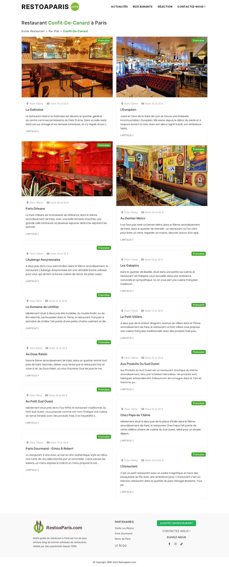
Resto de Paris (123, 538)
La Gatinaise (34, 109)
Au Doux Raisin (36, 354)
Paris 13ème (36, 103)
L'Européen (128, 109)
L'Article (32, 131)
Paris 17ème (130, 310)
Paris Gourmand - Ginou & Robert (49, 448)
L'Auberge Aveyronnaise (43, 259)
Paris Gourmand (123, 533)
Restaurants (143, 6)
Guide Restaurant (33, 31)
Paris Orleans (35, 208)
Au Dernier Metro (132, 218)
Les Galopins (129, 265)
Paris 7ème (36, 300)
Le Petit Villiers (131, 316)
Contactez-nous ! (191, 6)
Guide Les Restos (124, 528)
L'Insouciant (128, 466)
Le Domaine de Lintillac (42, 307)
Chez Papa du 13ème (135, 415)
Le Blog (121, 545)
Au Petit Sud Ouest (39, 401)
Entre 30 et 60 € (60, 202)
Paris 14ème (36, 202)
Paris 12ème (131, 103)
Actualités (119, 6)
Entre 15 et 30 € (59, 103)
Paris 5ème (36, 348)
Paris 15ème (131, 212)
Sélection (165, 6)
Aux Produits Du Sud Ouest (139, 364)
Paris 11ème (130, 259)
